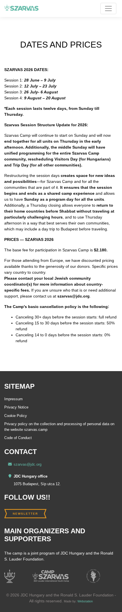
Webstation (85, 601)
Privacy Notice (16, 407)
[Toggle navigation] (108, 8)
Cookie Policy (15, 416)
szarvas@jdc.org (27, 464)
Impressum (13, 399)
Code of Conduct (18, 438)
